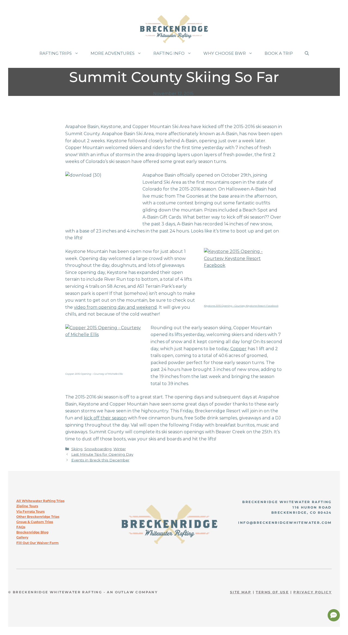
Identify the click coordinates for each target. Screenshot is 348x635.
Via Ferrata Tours (30, 511)
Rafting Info (169, 53)
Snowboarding (97, 449)
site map (240, 592)
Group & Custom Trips (34, 522)
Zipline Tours (27, 506)
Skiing (76, 449)
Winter (119, 449)
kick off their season (105, 418)
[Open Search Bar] (307, 53)
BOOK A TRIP (279, 53)
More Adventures (113, 53)
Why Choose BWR (224, 53)
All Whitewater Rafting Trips (40, 501)
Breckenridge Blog (32, 532)
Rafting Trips (55, 53)
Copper (238, 348)
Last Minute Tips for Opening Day (102, 454)
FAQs (20, 527)
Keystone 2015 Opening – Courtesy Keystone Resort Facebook (241, 305)
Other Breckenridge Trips (37, 517)
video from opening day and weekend (115, 307)
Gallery (22, 537)
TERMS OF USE (272, 592)
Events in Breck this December (100, 460)
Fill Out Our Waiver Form (37, 543)
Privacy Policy (312, 592)
